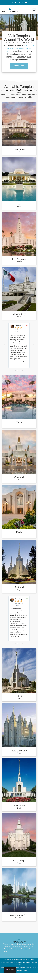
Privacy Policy (30, 959)
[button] (34, 9)
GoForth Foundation (23, 962)
